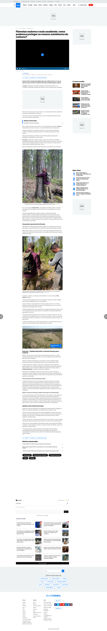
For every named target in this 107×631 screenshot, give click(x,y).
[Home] (16, 28)
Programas (25, 617)
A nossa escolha (78, 81)
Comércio (59, 587)
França (42, 581)
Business (45, 5)
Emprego (45, 613)
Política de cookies (47, 607)
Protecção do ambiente (55, 455)
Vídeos (24, 615)
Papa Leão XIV (65, 584)
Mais (45, 600)
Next (55, 5)
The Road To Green (30, 28)
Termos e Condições (48, 605)
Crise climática (50, 581)
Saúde (68, 5)
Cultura (60, 5)
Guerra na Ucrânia (55, 578)
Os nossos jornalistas (27, 619)
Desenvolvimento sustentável (40, 455)
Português (17, 1)
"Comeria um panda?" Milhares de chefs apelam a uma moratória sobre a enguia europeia (40, 450)
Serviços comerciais (48, 603)
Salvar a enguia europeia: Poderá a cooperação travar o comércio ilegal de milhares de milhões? (39, 447)
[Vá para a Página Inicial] (18, 5)
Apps (34, 610)
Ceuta (40, 584)
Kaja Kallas (47, 584)
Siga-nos (35, 609)
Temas (24, 600)
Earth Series (23, 28)
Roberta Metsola (49, 587)
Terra (64, 5)
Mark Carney (56, 584)
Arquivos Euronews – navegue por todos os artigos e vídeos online (27, 622)
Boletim (34, 603)
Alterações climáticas (61, 581)
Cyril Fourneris (25, 73)
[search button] (55, 1)
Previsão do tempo (37, 605)
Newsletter (58, 608)
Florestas (32, 458)
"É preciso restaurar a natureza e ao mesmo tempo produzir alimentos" (36, 443)
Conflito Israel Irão (44, 578)
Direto (91, 4)
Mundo (40, 5)
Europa (35, 5)
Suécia (25, 458)
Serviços (35, 600)
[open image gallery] (42, 337)
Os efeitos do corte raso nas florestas (31, 123)
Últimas (25, 5)
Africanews (35, 614)
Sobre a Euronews (47, 602)
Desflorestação (27, 455)
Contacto (45, 612)
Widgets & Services (37, 612)
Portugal (30, 5)
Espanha (65, 578)
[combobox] (61, 1)
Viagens (51, 5)
